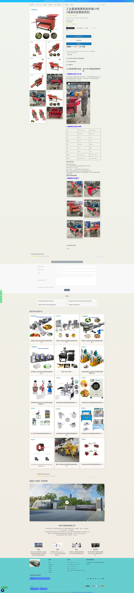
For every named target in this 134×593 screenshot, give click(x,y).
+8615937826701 (77, 169)
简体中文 (42, 588)
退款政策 (50, 570)
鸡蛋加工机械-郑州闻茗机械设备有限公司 (92, 341)
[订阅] (49, 578)
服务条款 (50, 566)
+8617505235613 (85, 169)
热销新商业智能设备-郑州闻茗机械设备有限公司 (42, 403)
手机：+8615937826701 (72, 566)
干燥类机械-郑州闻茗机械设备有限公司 (92, 402)
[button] (40, 5)
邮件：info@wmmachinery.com (73, 562)
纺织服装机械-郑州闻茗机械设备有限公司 (67, 434)
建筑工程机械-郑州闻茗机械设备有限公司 (67, 465)
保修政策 (50, 568)
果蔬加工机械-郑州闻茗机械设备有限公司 (42, 341)
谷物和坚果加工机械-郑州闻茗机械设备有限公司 (92, 372)
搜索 (49, 562)
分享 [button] (68, 248)
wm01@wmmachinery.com (85, 170)
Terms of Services (82, 592)
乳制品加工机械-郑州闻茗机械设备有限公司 (42, 372)
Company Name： (41, 269)
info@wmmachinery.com (74, 170)
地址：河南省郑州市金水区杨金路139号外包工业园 (76, 571)
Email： (39, 272)
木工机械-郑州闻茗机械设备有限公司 (41, 433)
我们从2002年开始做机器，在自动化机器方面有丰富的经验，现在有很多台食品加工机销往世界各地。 (38, 553)
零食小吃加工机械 (66, 371)
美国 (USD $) (33, 588)
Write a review (99, 256)
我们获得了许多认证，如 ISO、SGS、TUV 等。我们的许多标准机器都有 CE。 (57, 553)
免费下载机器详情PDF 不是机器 (82, 28)
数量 (67, 30)
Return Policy (90, 592)
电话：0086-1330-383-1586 (73, 568)
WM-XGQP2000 (70, 28)
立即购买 (79, 43)
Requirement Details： (42, 280)
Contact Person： (41, 266)
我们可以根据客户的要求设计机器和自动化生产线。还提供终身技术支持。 (95, 553)
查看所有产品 (51, 564)
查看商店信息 (69, 54)
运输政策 (50, 572)
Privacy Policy (75, 592)
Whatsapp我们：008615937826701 (74, 564)
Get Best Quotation (78, 36)
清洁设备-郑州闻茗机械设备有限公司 (91, 433)
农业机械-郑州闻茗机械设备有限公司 (91, 464)
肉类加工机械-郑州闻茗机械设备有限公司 (67, 341)
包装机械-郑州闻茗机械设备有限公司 (66, 402)
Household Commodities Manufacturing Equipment (41, 465)
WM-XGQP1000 (94, 28)
